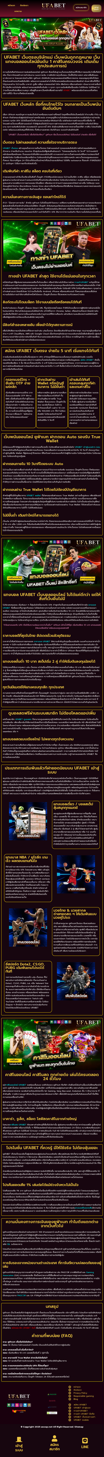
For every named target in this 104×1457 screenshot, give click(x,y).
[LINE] (85, 1440)
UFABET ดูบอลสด (23, 719)
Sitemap (78, 1426)
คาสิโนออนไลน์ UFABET (15, 1084)
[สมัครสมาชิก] (54, 1438)
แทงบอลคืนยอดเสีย (83, 1207)
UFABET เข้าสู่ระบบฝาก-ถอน (87, 447)
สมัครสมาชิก (54, 1447)
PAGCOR (21, 1295)
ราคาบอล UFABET (42, 641)
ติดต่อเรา (24, 5)
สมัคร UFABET (87, 360)
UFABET (67, 90)
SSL (8, 1244)
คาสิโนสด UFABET (18, 1124)
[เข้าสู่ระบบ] (19, 1439)
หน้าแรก (11, 5)
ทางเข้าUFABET (81, 282)
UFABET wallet (34, 495)
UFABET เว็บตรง (10, 148)
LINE (85, 1447)
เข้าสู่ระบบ (19, 1448)
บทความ (18, 11)
